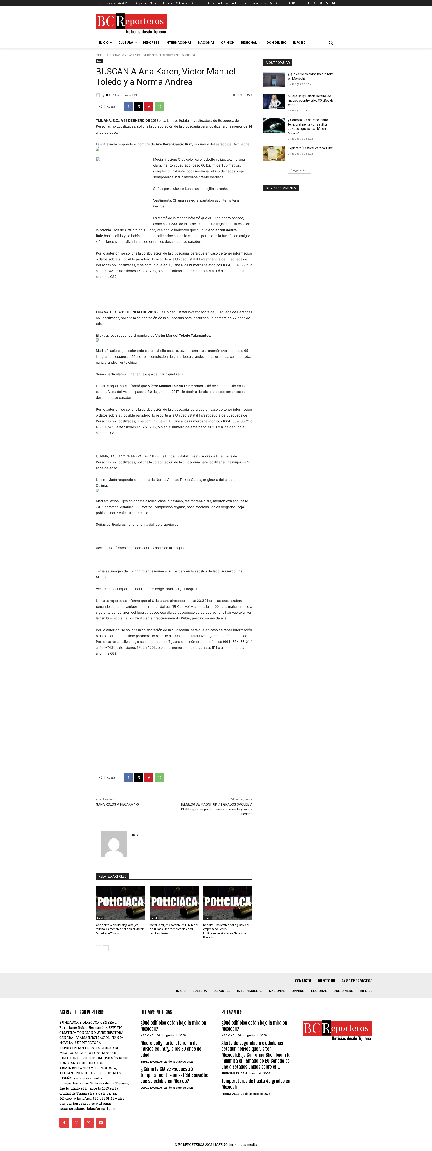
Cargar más (298, 170)
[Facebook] (308, 3)
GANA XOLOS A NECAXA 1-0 (117, 804)
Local (109, 55)
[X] (321, 3)
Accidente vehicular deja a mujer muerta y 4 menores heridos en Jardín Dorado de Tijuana (120, 929)
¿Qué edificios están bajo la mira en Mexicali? (173, 1026)
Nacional (147, 1035)
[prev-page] (98, 948)
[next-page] (106, 948)
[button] (330, 42)
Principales (230, 1073)
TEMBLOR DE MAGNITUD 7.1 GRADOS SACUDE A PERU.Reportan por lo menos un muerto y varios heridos (216, 809)
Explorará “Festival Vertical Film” (310, 148)
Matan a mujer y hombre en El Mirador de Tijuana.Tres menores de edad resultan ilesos (174, 929)
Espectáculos (151, 1061)
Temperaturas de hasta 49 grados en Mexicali (255, 1084)
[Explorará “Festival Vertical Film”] (274, 153)
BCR (107, 95)
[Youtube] (333, 3)
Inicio (99, 55)
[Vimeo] (327, 3)
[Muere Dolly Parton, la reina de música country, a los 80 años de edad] (274, 101)
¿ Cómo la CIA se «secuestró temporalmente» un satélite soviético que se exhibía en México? (175, 1075)
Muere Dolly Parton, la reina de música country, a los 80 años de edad (311, 100)
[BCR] (99, 95)
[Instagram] (314, 3)
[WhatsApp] (159, 106)
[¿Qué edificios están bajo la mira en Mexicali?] (274, 79)
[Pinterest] (148, 106)
